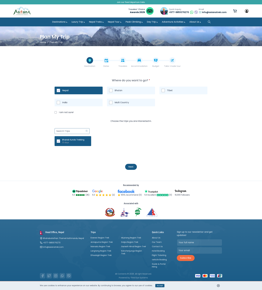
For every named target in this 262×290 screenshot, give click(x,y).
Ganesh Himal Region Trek (133, 246)
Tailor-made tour (172, 66)
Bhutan (118, 90)
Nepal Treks (95, 21)
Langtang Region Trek (101, 250)
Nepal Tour (114, 21)
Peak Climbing (133, 21)
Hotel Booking (158, 250)
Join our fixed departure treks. (131, 2)
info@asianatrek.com (53, 247)
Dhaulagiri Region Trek (101, 255)
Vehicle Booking (159, 259)
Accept (160, 285)
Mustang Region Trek (131, 237)
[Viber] (69, 276)
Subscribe (185, 257)
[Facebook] (42, 276)
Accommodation (139, 66)
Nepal (65, 90)
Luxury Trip (77, 21)
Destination (89, 66)
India (64, 102)
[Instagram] (55, 276)
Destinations (59, 21)
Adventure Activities (172, 21)
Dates (106, 66)
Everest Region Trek (100, 237)
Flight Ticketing (159, 255)
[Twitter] (49, 276)
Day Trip (151, 21)
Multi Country (122, 102)
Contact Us (157, 246)
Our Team (157, 242)
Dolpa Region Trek (129, 242)
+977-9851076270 (51, 242)
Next (131, 166)
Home (43, 42)
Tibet (170, 90)
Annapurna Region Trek (102, 242)
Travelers (122, 66)
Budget (155, 66)
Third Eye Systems (139, 277)
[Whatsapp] (62, 276)
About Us (194, 21)
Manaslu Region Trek (100, 246)
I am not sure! (66, 112)
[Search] (209, 22)
